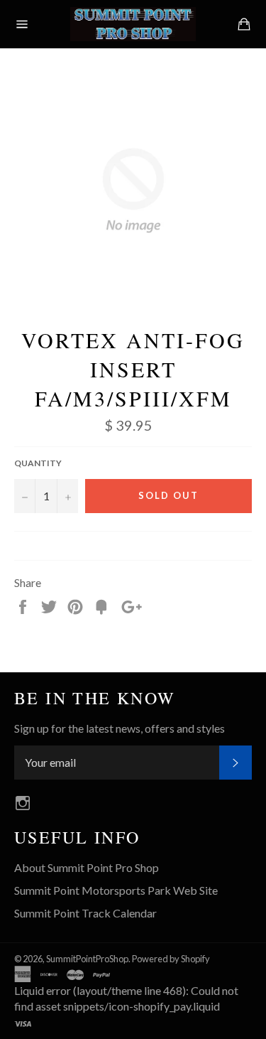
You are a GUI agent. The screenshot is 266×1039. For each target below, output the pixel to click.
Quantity (38, 463)
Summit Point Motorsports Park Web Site (116, 890)
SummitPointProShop (87, 958)
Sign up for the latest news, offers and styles (119, 728)
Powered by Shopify (171, 958)
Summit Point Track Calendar (85, 913)
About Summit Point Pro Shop (86, 867)
